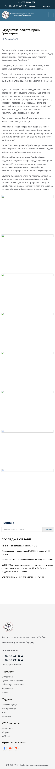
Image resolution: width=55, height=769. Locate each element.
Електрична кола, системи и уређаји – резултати (23, 577)
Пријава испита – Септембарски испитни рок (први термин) (27, 560)
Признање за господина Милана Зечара (19, 546)
